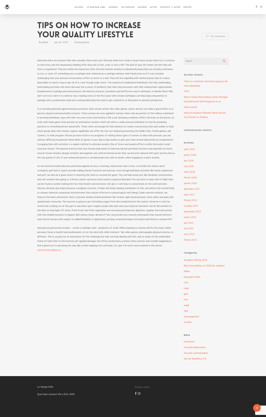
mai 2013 (189, 228)
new (186, 299)
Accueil (79, 7)
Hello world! (190, 107)
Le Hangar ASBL (96, 7)
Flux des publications (195, 347)
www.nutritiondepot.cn (49, 249)
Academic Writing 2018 (195, 259)
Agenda (113, 7)
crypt (186, 288)
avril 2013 (189, 234)
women (187, 322)
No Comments (218, 36)
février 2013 (190, 239)
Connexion (189, 341)
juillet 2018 (190, 154)
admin (45, 42)
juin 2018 (188, 160)
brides (187, 271)
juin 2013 (188, 222)
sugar (186, 305)
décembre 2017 (192, 188)
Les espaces (128, 7)
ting (186, 310)
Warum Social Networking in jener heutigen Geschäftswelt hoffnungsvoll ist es (206, 99)
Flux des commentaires (196, 352)
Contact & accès (170, 7)
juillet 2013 (190, 217)
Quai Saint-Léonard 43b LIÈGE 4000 (56, 394)
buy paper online (192, 276)
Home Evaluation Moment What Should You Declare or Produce (204, 115)
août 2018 (189, 149)
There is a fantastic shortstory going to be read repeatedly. (206, 83)
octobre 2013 (191, 205)
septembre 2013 (192, 211)
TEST (186, 91)
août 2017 (189, 194)
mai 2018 (189, 166)
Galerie (142, 7)
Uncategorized (81, 42)
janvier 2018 (190, 183)
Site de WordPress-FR (195, 358)
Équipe (187, 7)
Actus (153, 7)
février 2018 (190, 177)
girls (186, 293)
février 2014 (190, 200)
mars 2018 (189, 171)
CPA (186, 282)
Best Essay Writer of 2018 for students (204, 265)
